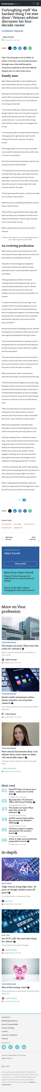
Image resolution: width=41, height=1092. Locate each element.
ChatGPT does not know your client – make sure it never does (22, 792)
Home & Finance (29, 524)
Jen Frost (9, 901)
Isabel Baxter (10, 714)
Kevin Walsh (17, 524)
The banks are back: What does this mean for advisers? (21, 810)
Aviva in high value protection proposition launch (23, 840)
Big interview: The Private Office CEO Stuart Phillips (21, 801)
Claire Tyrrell (8, 37)
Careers (5, 1031)
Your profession (6, 524)
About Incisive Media (10, 1024)
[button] (33, 4)
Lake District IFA (7, 528)
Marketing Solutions (10, 1021)
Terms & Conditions (9, 1035)
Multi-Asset (7, 883)
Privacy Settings (8, 1028)
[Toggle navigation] (37, 4)
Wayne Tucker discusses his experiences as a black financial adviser (19, 578)
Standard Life (18, 528)
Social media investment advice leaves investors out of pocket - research (18, 700)
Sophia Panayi (11, 660)
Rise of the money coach (14, 987)
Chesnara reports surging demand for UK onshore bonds (21, 831)
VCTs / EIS (5, 935)
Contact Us (6, 1017)
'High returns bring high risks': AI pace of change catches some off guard (19, 890)
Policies (5, 1038)
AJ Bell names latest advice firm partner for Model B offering (21, 820)
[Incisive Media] (5, 1066)
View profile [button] (20, 564)
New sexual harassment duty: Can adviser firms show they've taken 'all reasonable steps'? (20, 755)
